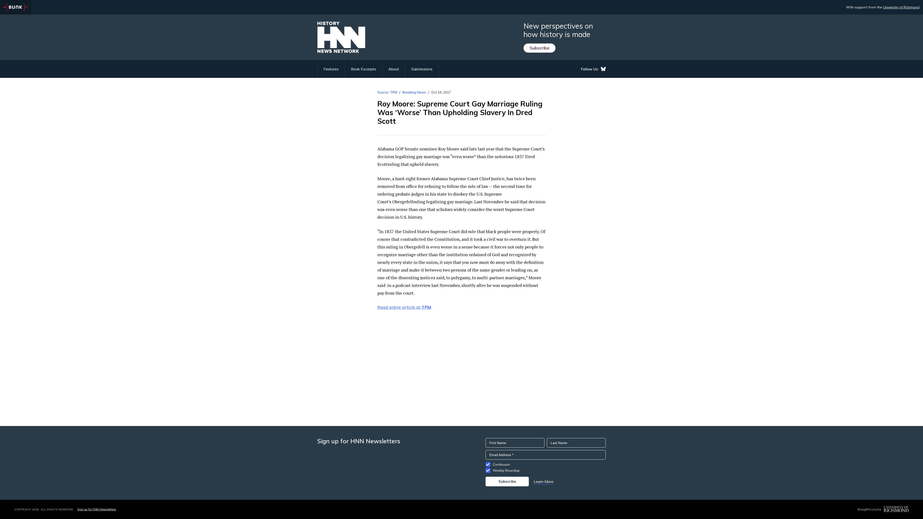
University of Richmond (901, 7)
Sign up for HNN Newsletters (96, 509)
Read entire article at (404, 307)
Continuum (501, 464)
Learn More (543, 481)
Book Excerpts (363, 69)
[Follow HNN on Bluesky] (603, 69)
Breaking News (414, 92)
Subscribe (539, 48)
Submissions (421, 69)
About (393, 69)
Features (331, 69)
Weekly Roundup (506, 470)
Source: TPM (387, 92)
